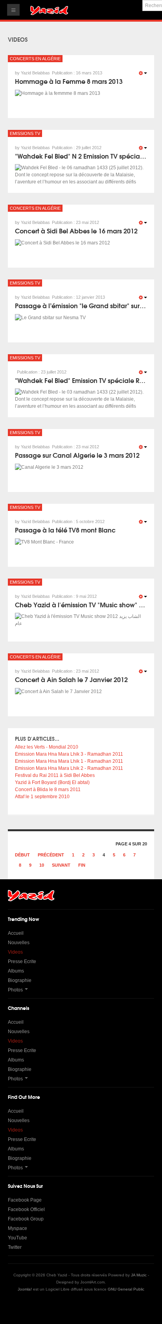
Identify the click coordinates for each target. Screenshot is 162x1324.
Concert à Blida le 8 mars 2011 (48, 789)
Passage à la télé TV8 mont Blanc (65, 529)
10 (41, 865)
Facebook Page (25, 1200)
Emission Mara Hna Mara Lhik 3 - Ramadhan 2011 (69, 754)
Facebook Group (26, 1219)
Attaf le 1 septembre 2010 (42, 796)
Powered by (81, 1306)
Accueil (16, 933)
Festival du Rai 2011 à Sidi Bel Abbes (55, 775)
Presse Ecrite (22, 961)
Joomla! (25, 1289)
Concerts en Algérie (35, 58)
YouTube (17, 1238)
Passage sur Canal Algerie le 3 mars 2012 (77, 455)
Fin (81, 865)
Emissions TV (25, 133)
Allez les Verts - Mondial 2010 (46, 747)
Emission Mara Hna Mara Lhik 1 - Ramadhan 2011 (69, 761)
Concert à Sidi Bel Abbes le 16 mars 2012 (76, 230)
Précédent (51, 854)
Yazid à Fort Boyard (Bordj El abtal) (52, 782)
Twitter (15, 1247)
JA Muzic (139, 1275)
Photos (15, 990)
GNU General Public (126, 1289)
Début (22, 854)
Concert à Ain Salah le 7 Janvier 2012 (71, 679)
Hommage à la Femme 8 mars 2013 (69, 81)
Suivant (61, 865)
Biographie (19, 980)
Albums (16, 971)
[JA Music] (49, 11)
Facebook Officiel (26, 1209)
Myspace (17, 1228)
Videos (15, 952)
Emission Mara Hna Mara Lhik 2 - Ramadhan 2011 (69, 768)
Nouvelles (18, 942)
